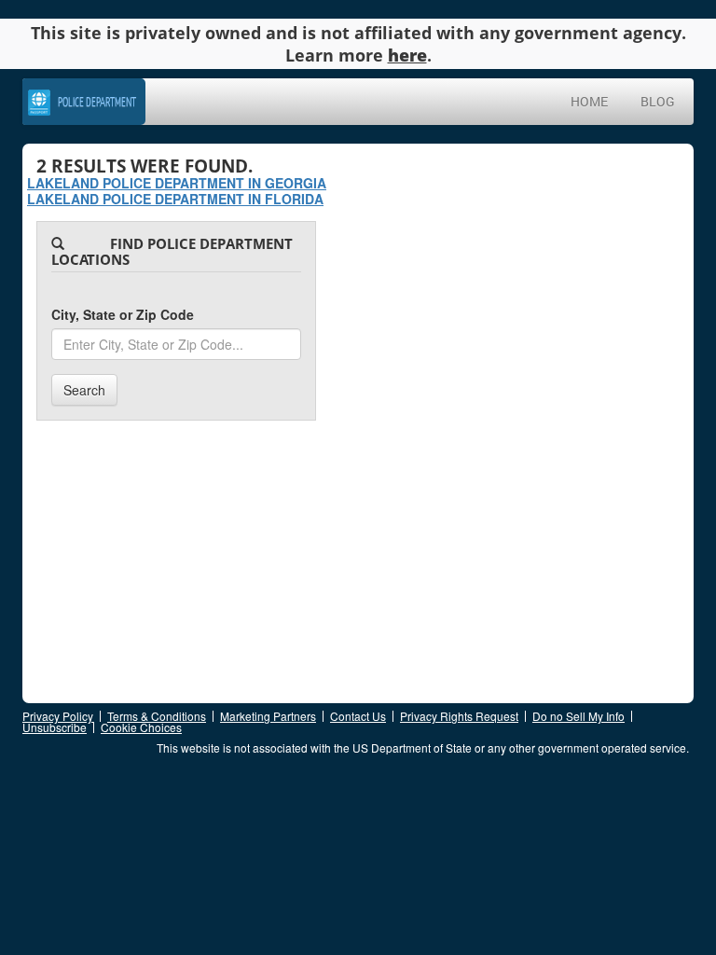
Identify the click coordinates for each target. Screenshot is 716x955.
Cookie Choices (141, 727)
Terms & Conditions (156, 716)
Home (589, 101)
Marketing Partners (268, 716)
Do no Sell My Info (578, 716)
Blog (657, 101)
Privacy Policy (57, 716)
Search (84, 390)
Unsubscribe (54, 727)
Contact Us (358, 716)
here (407, 55)
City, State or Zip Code (122, 314)
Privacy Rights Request (459, 716)
